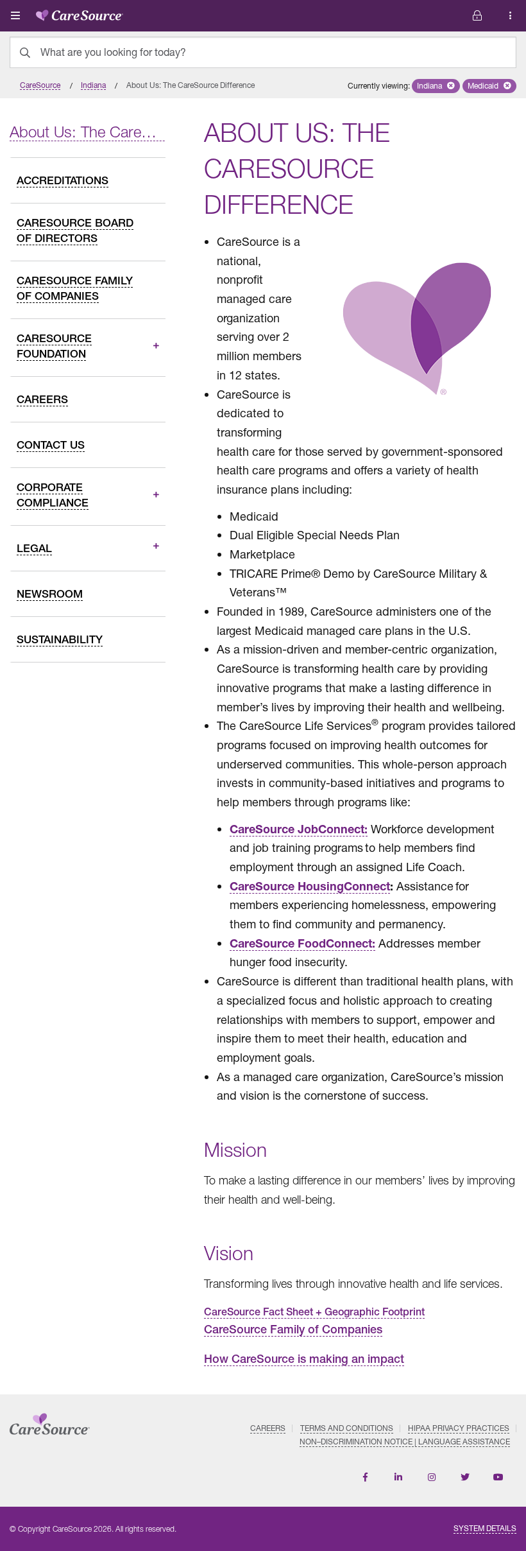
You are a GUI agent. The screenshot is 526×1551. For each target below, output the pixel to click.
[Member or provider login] (510, 15)
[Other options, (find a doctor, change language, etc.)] (477, 15)
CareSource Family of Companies (293, 1329)
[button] (436, 86)
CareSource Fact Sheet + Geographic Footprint (314, 1312)
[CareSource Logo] (79, 13)
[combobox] (263, 52)
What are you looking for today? (113, 52)
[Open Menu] (15, 15)
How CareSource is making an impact (304, 1358)
